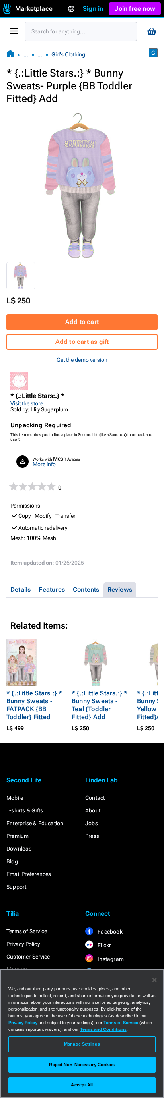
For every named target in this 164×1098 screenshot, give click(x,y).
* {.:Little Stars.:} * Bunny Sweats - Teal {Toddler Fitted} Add (99, 705)
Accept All (82, 1085)
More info (44, 464)
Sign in (93, 8)
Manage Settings (82, 1044)
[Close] (154, 980)
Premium (17, 836)
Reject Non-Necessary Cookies (82, 1064)
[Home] (10, 54)
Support (16, 887)
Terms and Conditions (103, 1029)
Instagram (110, 959)
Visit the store (26, 403)
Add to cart (82, 322)
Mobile (14, 798)
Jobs (91, 823)
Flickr (103, 945)
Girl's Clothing (68, 54)
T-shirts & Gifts (24, 810)
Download (19, 848)
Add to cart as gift (82, 341)
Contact (95, 798)
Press (92, 836)
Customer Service (28, 956)
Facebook (109, 931)
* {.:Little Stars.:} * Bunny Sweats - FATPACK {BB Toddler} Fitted (34, 705)
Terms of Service (26, 931)
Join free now (135, 8)
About (92, 810)
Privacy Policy (23, 944)
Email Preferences (28, 874)
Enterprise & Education (34, 823)
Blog (12, 861)
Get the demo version (82, 360)
